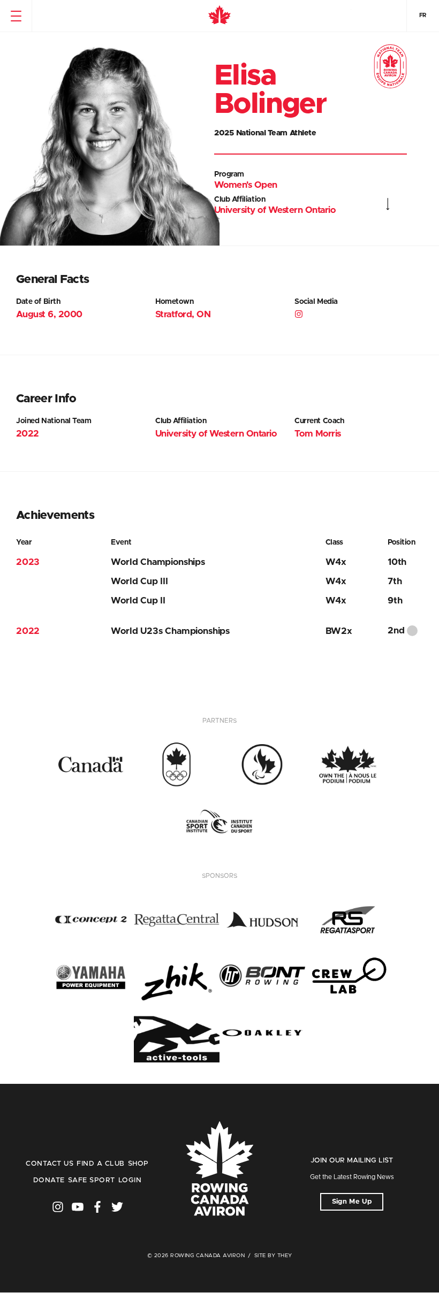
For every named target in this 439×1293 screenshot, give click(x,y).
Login (129, 1180)
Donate (49, 1180)
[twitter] (117, 1207)
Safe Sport (91, 1180)
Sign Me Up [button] (352, 1201)
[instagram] (299, 315)
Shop (138, 1163)
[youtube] (78, 1207)
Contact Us (49, 1163)
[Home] (219, 16)
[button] (16, 16)
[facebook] (97, 1207)
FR (423, 15)
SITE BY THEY (273, 1255)
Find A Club (100, 1163)
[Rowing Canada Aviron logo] (219, 1169)
